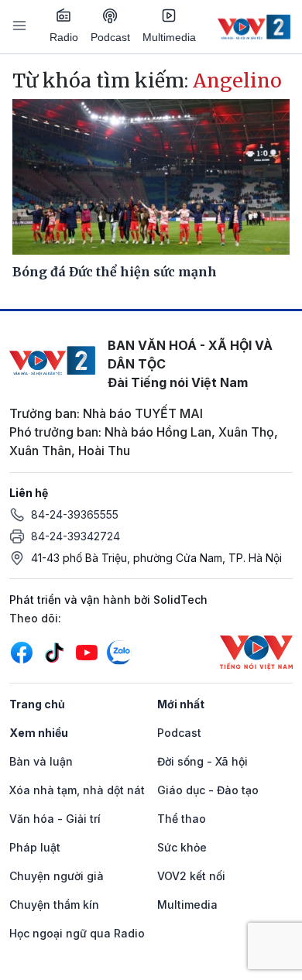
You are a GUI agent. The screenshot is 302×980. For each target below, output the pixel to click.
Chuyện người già (56, 875)
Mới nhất (180, 704)
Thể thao (181, 818)
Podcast (110, 37)
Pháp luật (34, 847)
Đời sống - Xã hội (202, 761)
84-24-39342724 (75, 536)
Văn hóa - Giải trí (55, 818)
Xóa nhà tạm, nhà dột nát (77, 790)
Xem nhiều (38, 732)
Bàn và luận (41, 761)
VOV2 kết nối (191, 875)
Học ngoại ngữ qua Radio (77, 933)
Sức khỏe (182, 847)
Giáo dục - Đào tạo (208, 790)
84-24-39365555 (74, 514)
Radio (64, 37)
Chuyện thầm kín (54, 904)
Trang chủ (37, 704)
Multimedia (169, 37)
